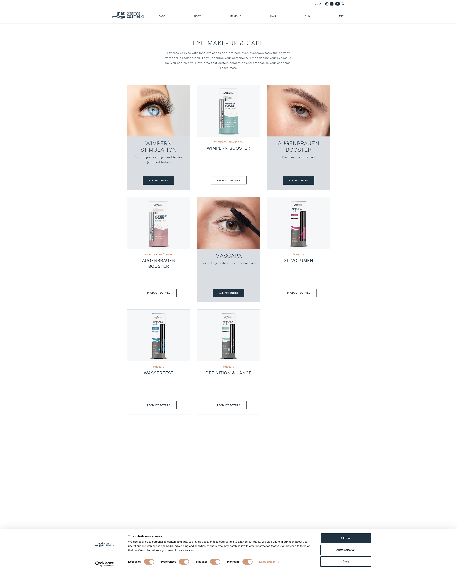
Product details (228, 180)
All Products (158, 180)
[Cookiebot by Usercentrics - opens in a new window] (104, 564)
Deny (346, 561)
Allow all (345, 538)
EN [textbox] (316, 4)
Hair (273, 16)
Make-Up (235, 16)
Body (197, 16)
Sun (307, 16)
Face (162, 16)
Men (342, 16)
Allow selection (345, 549)
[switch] (184, 562)
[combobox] (317, 3)
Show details (267, 561)
